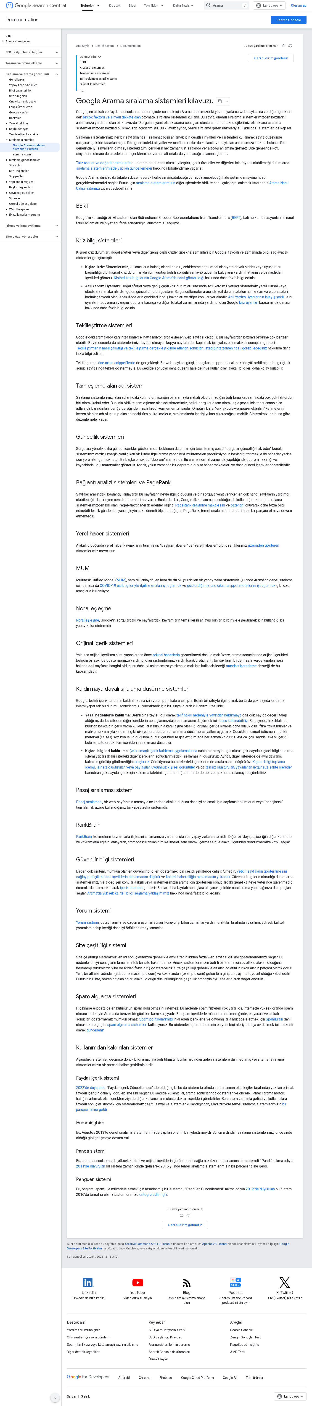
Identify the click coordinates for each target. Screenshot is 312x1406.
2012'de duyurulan (260, 1189)
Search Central (49, 6)
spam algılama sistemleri (127, 1025)
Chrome (145, 1378)
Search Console (289, 20)
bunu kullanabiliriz (233, 721)
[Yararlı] (283, 45)
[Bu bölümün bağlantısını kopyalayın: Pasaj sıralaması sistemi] (138, 790)
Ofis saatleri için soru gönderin (88, 1337)
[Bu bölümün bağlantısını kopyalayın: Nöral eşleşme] (115, 609)
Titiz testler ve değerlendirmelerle (103, 163)
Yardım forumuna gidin (83, 1330)
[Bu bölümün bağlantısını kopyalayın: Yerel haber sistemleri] (133, 534)
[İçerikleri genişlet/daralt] (99, 57)
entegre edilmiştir (153, 1194)
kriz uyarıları (248, 302)
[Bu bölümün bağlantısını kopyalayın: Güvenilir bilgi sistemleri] (138, 860)
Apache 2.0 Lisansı (214, 1244)
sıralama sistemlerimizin (155, 183)
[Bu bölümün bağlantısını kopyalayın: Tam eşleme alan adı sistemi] (149, 386)
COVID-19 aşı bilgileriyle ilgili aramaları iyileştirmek (140, 585)
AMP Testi (237, 1352)
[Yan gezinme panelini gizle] (55, 1397)
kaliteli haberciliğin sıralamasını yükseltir (198, 877)
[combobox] (226, 5)
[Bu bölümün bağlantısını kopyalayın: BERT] (93, 206)
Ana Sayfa (83, 45)
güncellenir (95, 1030)
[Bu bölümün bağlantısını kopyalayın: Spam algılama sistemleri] (140, 997)
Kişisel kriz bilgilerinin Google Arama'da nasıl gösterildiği (159, 278)
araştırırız (142, 762)
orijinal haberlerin (166, 655)
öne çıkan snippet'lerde (116, 363)
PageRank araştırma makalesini (200, 505)
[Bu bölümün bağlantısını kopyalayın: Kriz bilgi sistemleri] (126, 241)
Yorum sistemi (87, 922)
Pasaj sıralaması (89, 802)
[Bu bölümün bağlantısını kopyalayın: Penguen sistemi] (115, 1180)
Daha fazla (181, 5)
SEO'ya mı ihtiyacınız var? (167, 1330)
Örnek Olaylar (158, 1359)
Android (124, 1378)
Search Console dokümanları (169, 1352)
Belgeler (87, 5)
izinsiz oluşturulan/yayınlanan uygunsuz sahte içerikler (248, 767)
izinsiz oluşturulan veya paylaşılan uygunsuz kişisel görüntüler (146, 767)
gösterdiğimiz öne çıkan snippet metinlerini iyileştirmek (231, 585)
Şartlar (72, 1396)
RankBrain (84, 836)
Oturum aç (299, 5)
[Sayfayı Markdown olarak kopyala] (220, 101)
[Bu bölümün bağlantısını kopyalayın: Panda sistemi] (109, 1151)
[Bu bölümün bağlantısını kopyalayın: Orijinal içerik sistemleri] (137, 643)
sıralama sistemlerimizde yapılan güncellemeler (114, 168)
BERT (236, 217)
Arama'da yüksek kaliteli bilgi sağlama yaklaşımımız (128, 893)
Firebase (166, 1378)
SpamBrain (274, 1019)
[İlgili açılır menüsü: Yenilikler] (163, 5)
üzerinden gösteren (263, 545)
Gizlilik (85, 1396)
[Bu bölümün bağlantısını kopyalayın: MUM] (94, 569)
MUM (120, 580)
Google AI (230, 1378)
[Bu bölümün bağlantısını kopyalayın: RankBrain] (105, 825)
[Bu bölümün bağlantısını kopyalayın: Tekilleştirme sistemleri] (136, 326)
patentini (237, 505)
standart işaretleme (241, 666)
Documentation (21, 20)
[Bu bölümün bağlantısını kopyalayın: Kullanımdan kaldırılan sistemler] (157, 1048)
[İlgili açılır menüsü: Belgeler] (99, 5)
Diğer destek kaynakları (83, 1352)
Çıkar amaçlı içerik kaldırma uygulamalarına (163, 751)
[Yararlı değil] (290, 45)
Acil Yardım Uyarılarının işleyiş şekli (256, 297)
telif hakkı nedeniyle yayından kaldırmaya (209, 715)
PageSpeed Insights (244, 1344)
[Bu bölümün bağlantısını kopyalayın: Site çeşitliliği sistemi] (130, 946)
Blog (132, 5)
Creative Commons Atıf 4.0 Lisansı (147, 1244)
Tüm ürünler (254, 1378)
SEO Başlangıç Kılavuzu (165, 1337)
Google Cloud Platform (197, 1378)
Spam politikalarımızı (156, 1019)
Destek (115, 5)
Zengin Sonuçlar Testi (246, 1337)
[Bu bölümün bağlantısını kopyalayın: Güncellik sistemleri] (128, 437)
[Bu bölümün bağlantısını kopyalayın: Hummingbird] (109, 1123)
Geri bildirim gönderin (271, 58)
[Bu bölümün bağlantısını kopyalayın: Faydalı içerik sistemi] (123, 1078)
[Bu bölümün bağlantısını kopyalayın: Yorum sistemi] (115, 911)
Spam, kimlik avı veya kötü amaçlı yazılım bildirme (102, 1344)
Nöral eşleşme (87, 620)
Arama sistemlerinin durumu (169, 1344)
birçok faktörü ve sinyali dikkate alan (112, 117)
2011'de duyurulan (90, 1166)
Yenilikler (151, 5)
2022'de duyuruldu (90, 1088)
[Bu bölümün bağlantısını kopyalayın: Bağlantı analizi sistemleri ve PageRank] (175, 483)
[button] (30, 41)
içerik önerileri (131, 888)
